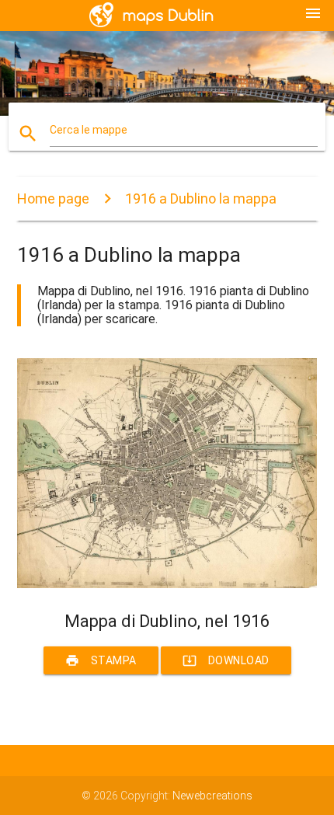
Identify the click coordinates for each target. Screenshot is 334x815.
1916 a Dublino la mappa (201, 198)
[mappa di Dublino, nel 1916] (167, 584)
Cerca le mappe (88, 130)
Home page (53, 198)
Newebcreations (212, 795)
